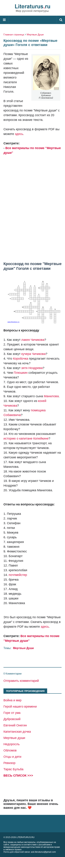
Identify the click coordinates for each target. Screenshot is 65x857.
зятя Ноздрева (32, 368)
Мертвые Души (35, 34)
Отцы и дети (12, 756)
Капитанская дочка (17, 731)
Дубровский (11, 719)
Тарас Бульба (13, 769)
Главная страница (13, 34)
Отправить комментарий (21, 681)
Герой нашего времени (20, 706)
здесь (19, 134)
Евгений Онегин (15, 725)
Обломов (10, 750)
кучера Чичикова (33, 354)
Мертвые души (14, 738)
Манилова (51, 396)
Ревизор (9, 763)
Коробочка (20, 358)
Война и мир (12, 700)
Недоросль (11, 744)
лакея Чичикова (32, 340)
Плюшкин (21, 372)
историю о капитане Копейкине (26, 438)
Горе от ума (11, 713)
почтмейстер (18, 575)
